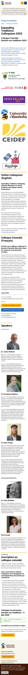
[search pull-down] (22, 3)
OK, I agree (4, 672)
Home (2, 23)
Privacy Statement (20, 669)
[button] (25, 320)
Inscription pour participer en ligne (11, 305)
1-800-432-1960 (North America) (9, 661)
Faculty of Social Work (9, 21)
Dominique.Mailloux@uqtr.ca (8, 317)
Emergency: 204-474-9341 (7, 662)
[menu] (25, 3)
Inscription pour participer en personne (12, 309)
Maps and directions (8, 656)
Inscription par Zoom (8, 635)
